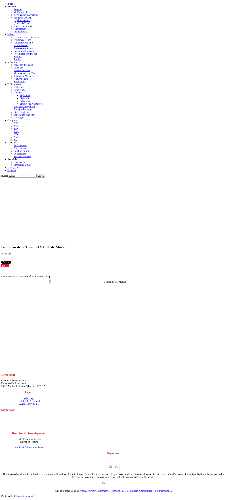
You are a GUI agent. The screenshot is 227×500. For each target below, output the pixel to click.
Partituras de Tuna (22, 40)
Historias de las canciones (26, 37)
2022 (16, 137)
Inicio (10, 3)
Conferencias (20, 90)
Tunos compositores (23, 48)
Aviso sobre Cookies (29, 404)
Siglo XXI (25, 95)
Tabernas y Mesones (24, 76)
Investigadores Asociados (26, 15)
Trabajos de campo (23, 109)
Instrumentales (21, 45)
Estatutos (18, 9)
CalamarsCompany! (24, 496)
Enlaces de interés (22, 156)
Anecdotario (20, 148)
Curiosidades (20, 153)
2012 (16, 123)
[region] (113, 210)
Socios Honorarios (23, 26)
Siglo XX (24, 98)
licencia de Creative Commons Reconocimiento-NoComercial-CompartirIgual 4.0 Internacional (124, 491)
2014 (16, 126)
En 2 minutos (20, 145)
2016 (16, 128)
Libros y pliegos (21, 112)
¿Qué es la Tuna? (22, 23)
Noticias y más (21, 162)
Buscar (4, 175)
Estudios (18, 56)
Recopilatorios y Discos (25, 53)
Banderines (19, 81)
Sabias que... (20, 87)
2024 (16, 139)
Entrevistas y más (22, 164)
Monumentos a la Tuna (25, 73)
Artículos (18, 92)
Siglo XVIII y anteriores (31, 103)
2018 (16, 131)
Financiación (20, 28)
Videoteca (18, 67)
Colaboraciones (21, 151)
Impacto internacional (24, 115)
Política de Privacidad (29, 401)
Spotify (17, 59)
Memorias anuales (22, 17)
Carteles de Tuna (22, 70)
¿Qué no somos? (22, 20)
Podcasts (11, 170)
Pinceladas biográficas (24, 106)
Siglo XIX (25, 101)
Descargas (19, 117)
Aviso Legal (29, 398)
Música (11, 34)
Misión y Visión (21, 12)
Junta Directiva (21, 31)
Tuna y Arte (13, 167)
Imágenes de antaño (23, 65)
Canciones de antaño (24, 51)
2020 (16, 134)
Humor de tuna (21, 78)
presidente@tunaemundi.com (29, 447)
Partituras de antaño (23, 42)
